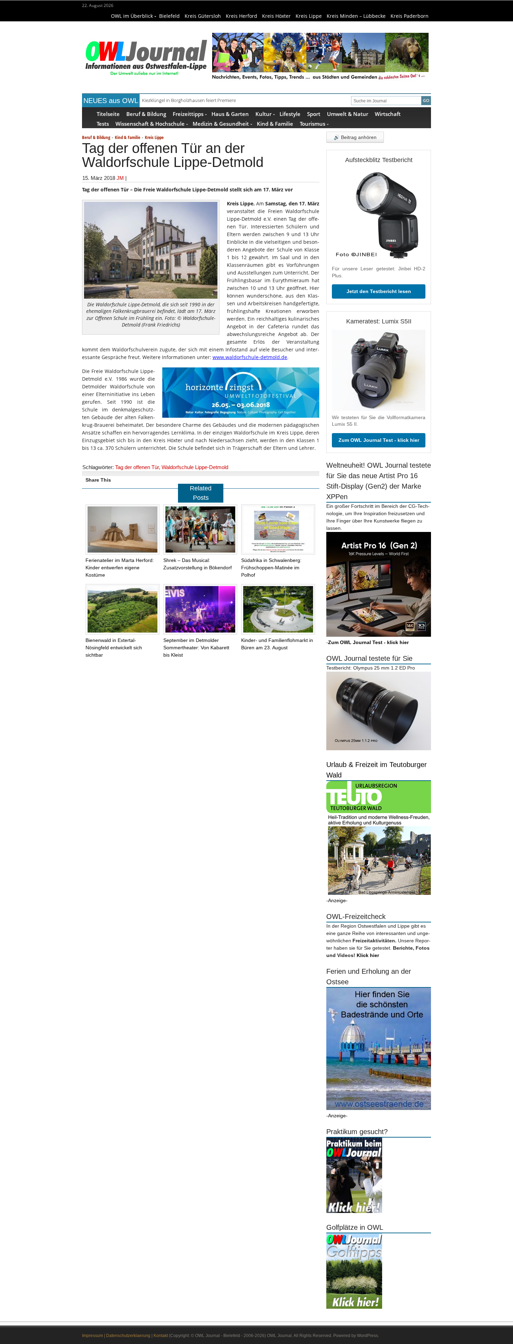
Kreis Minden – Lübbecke (356, 16)
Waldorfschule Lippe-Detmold (195, 467)
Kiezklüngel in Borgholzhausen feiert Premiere (189, 100)
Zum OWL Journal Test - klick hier (379, 440)
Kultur (263, 113)
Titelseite (108, 113)
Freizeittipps (188, 113)
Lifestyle (290, 113)
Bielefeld (169, 16)
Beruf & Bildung (146, 113)
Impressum (92, 1335)
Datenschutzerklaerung (128, 1335)
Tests (103, 123)
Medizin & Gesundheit (221, 123)
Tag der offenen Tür (137, 467)
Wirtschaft (388, 113)
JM (120, 178)
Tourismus (312, 123)
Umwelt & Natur (347, 113)
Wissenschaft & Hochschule (150, 123)
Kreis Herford (241, 16)
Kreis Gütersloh (203, 16)
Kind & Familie (275, 123)
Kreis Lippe (309, 16)
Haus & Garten (230, 113)
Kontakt (161, 1335)
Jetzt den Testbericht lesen (379, 291)
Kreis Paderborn (410, 16)
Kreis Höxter (276, 16)
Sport (313, 113)
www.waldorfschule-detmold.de (250, 357)
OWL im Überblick (132, 16)
